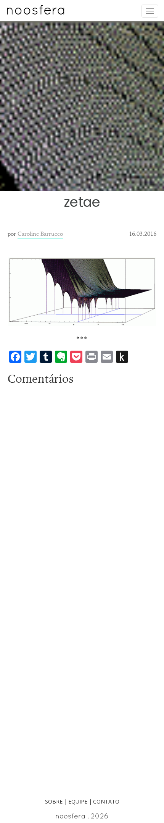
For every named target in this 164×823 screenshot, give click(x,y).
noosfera (36, 12)
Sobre (54, 801)
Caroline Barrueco (40, 233)
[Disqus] (82, 483)
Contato (106, 801)
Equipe (77, 801)
